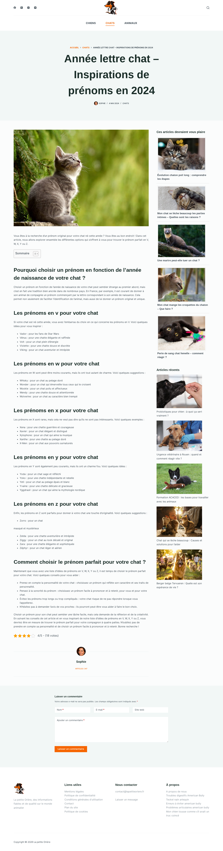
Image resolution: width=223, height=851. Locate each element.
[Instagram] (28, 8)
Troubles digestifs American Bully (185, 795)
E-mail (100, 709)
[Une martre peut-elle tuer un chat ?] (182, 240)
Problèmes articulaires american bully (187, 807)
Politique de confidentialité (79, 795)
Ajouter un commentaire (70, 720)
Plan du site (71, 807)
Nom (60, 709)
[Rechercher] (208, 7)
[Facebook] (15, 8)
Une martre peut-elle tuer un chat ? (178, 260)
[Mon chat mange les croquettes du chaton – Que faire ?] (182, 284)
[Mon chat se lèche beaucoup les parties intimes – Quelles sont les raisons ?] (182, 198)
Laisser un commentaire (71, 748)
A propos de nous (176, 791)
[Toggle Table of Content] (34, 253)
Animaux (130, 23)
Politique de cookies (76, 811)
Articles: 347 (81, 669)
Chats (110, 23)
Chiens (91, 23)
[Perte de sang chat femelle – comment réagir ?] (182, 332)
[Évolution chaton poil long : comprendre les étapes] (182, 154)
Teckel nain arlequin (177, 799)
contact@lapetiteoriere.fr (129, 791)
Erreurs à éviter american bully (183, 803)
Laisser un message (126, 799)
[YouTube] (35, 8)
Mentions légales (74, 791)
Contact (69, 803)
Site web (139, 709)
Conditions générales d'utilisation (83, 799)
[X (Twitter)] (21, 8)
